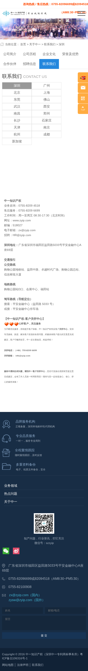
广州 (46, 85)
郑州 (46, 113)
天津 (17, 127)
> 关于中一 (34, 44)
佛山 (46, 99)
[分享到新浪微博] (16, 551)
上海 (46, 92)
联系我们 (49, 64)
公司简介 (9, 54)
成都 (46, 134)
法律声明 (22, 664)
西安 (46, 106)
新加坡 (17, 141)
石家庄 (47, 120)
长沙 (17, 120)
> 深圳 (60, 44)
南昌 (17, 113)
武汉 (17, 106)
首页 (23, 44)
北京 (17, 92)
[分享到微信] (6, 551)
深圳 (17, 85)
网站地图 (8, 664)
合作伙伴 (9, 64)
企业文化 (49, 54)
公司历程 (29, 54)
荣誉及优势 (70, 54)
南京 (46, 127)
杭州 (17, 134)
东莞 (17, 99)
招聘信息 (29, 64)
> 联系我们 (48, 44)
